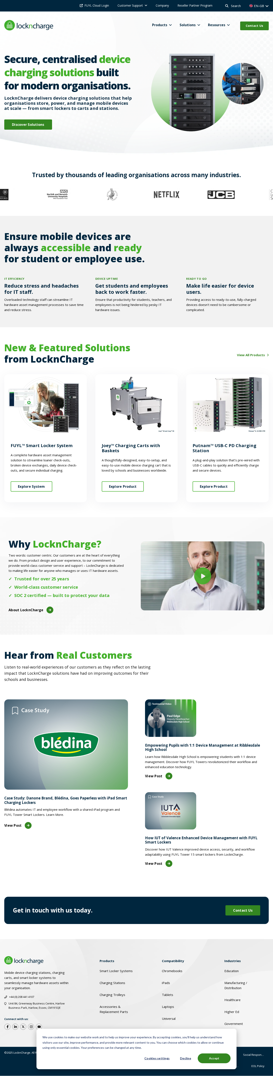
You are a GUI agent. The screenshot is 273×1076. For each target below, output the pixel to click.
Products (159, 25)
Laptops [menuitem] (168, 1006)
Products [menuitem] (107, 961)
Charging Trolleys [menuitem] (112, 995)
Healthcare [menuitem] (232, 1000)
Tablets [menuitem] (167, 995)
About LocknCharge (26, 610)
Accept (214, 1058)
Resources (216, 25)
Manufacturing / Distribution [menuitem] (235, 985)
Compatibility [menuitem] (173, 961)
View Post (13, 825)
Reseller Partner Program (194, 5)
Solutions (188, 25)
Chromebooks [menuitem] (172, 971)
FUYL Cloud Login (96, 5)
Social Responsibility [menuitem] (256, 1055)
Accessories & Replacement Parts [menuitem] (114, 1009)
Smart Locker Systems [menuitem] (116, 971)
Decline (185, 1058)
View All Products (251, 355)
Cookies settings (157, 1058)
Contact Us (254, 26)
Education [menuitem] (231, 971)
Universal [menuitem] (169, 1018)
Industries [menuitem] (232, 961)
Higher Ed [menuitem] (231, 1012)
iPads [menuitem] (166, 983)
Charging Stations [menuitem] (112, 983)
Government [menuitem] (233, 1023)
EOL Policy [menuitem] (257, 1066)
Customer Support (130, 5)
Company (162, 5)
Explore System (31, 486)
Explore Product (123, 486)
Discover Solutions (28, 124)
